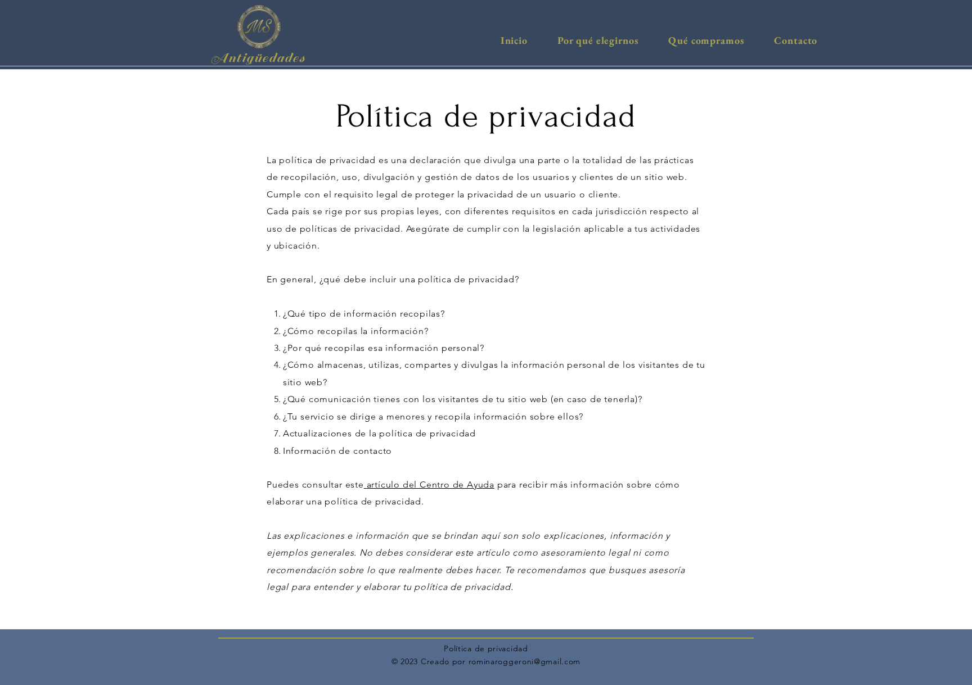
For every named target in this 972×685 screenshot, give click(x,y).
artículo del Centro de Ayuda (430, 484)
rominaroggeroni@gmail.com (525, 661)
